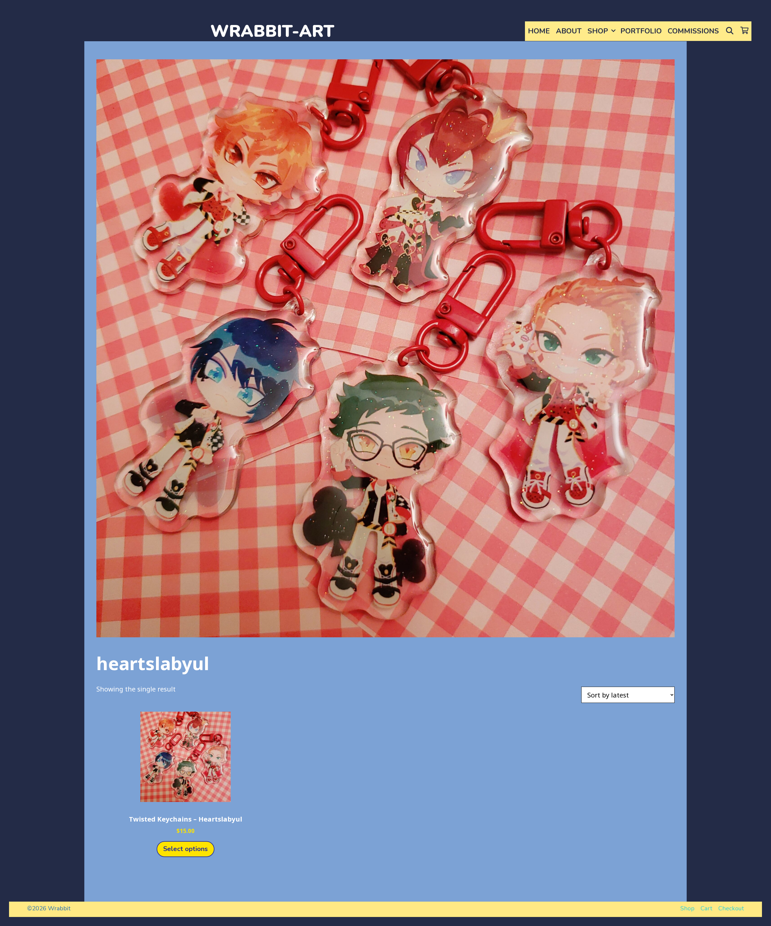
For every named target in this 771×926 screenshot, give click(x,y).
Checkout (731, 908)
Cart (706, 908)
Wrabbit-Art (272, 31)
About (569, 31)
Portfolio (641, 31)
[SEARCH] (729, 31)
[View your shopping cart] (744, 31)
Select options (185, 848)
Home (539, 31)
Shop (598, 31)
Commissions (693, 31)
